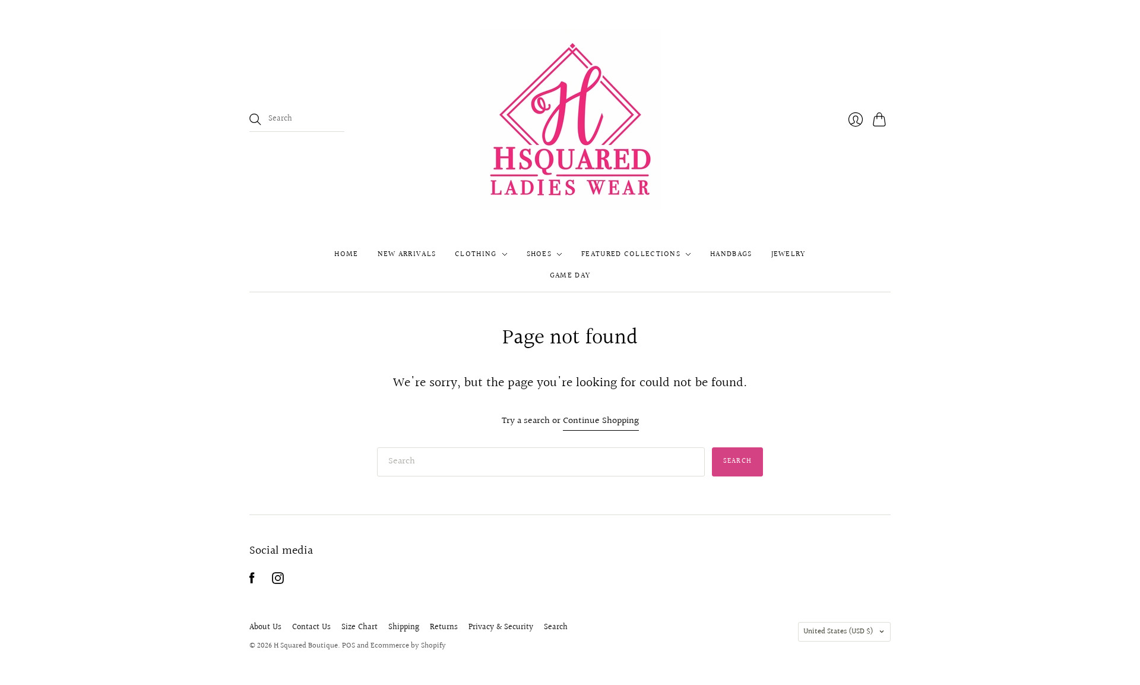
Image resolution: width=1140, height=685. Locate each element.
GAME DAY (570, 276)
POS (348, 646)
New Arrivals (407, 254)
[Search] (255, 119)
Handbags (731, 254)
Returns (444, 627)
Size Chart (359, 627)
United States (838, 631)
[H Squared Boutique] (570, 119)
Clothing (475, 254)
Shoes (539, 254)
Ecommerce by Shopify (408, 646)
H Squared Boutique (306, 646)
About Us (265, 627)
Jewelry (788, 254)
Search (556, 627)
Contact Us (311, 627)
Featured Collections (630, 254)
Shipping (403, 627)
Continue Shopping (601, 421)
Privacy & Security (500, 627)
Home (346, 254)
